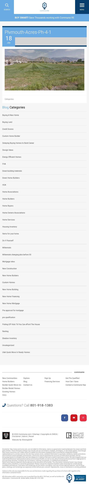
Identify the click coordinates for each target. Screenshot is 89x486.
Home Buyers (7, 206)
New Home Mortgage (11, 303)
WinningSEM (27, 440)
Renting (5, 331)
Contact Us (27, 385)
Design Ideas (7, 150)
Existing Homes (8, 392)
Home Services (8, 220)
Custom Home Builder (11, 136)
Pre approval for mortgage (13, 310)
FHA (4, 164)
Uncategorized (8, 345)
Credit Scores (7, 129)
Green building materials (12, 171)
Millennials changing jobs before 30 (16, 255)
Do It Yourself (7, 240)
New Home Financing (10, 296)
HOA (4, 185)
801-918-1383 (41, 405)
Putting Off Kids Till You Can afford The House (21, 324)
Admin (24, 436)
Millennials (6, 248)
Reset (31, 436)
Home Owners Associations (13, 213)
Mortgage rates (8, 261)
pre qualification (8, 317)
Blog (25, 381)
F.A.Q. (4, 395)
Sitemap (36, 434)
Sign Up (47, 378)
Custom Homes (8, 282)
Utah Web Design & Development (6, 435)
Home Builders (8, 199)
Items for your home (10, 234)
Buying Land (7, 122)
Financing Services (52, 381)
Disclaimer (16, 436)
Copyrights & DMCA (49, 434)
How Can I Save (72, 381)
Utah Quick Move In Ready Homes (16, 352)
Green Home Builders (11, 178)
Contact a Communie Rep (76, 385)
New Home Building (10, 289)
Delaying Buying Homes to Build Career (18, 143)
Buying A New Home (10, 115)
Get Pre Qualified (72, 378)
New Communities (9, 378)
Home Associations (10, 192)
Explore (26, 378)
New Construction (9, 268)
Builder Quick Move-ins (11, 385)
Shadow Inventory (9, 338)
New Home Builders (10, 275)
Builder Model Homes (11, 388)
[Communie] (44, 7)
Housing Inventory (9, 227)
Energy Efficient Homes (11, 157)
